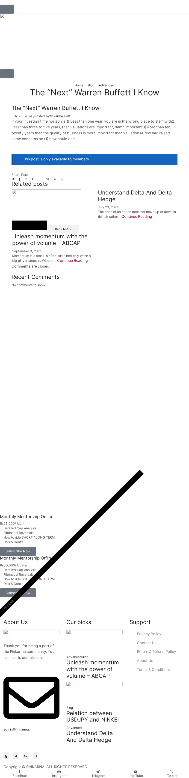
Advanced (106, 85)
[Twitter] (14, 179)
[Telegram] (35, 755)
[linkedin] (47, 179)
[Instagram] (15, 755)
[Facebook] (19, 179)
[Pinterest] (33, 179)
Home (79, 85)
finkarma (56, 116)
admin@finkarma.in (17, 729)
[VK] (26, 179)
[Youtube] (26, 755)
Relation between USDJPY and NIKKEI (92, 716)
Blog (91, 85)
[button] (7, 9)
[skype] (60, 179)
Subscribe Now (18, 551)
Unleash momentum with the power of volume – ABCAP (50, 240)
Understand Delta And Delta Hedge (89, 736)
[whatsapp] (54, 179)
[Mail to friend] (40, 179)
